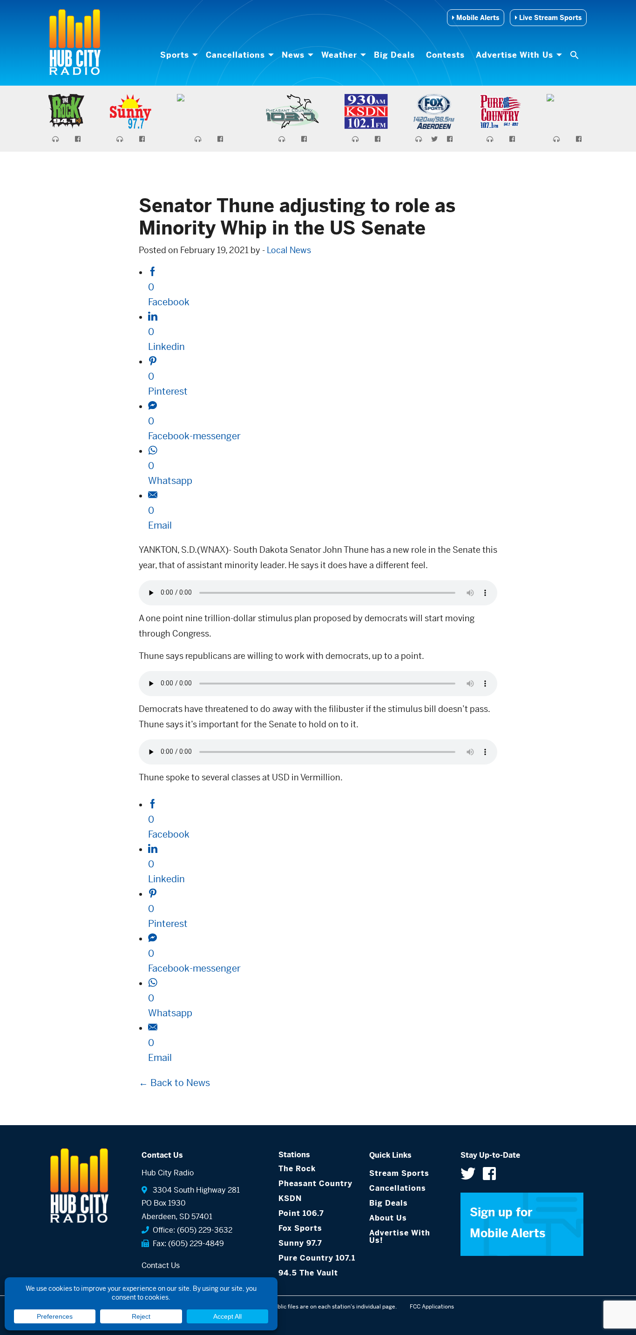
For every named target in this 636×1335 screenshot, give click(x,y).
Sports (174, 55)
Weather (339, 55)
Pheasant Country (315, 1183)
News (293, 55)
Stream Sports (399, 1173)
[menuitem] (177, 55)
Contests (445, 55)
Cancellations (235, 55)
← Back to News (174, 1083)
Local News (289, 250)
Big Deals (394, 55)
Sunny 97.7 (300, 1243)
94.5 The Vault (308, 1273)
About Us (388, 1218)
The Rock (297, 1169)
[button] (575, 55)
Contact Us (161, 1265)
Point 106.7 (301, 1213)
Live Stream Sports (549, 17)
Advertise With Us (514, 55)
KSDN (290, 1198)
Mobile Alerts (476, 17)
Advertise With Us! (399, 1236)
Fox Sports (300, 1228)
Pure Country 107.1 (316, 1258)
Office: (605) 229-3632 (190, 1230)
